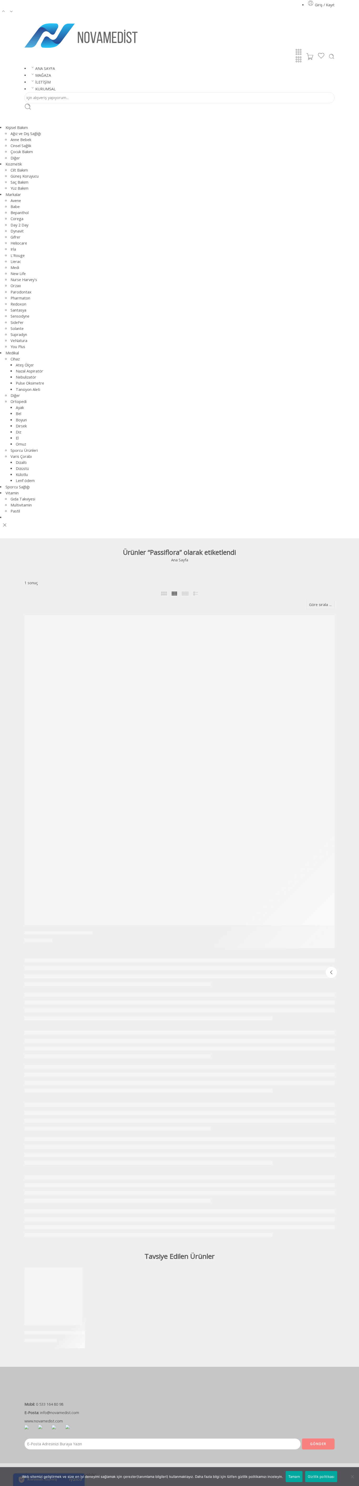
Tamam (294, 1476)
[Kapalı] (331, 972)
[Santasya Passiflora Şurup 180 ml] (179, 770)
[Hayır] (352, 1476)
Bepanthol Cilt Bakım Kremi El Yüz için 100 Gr (70, 1333)
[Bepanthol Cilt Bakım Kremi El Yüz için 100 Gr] (53, 1296)
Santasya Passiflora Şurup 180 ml (58, 933)
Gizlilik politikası (321, 1476)
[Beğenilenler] (327, 622)
